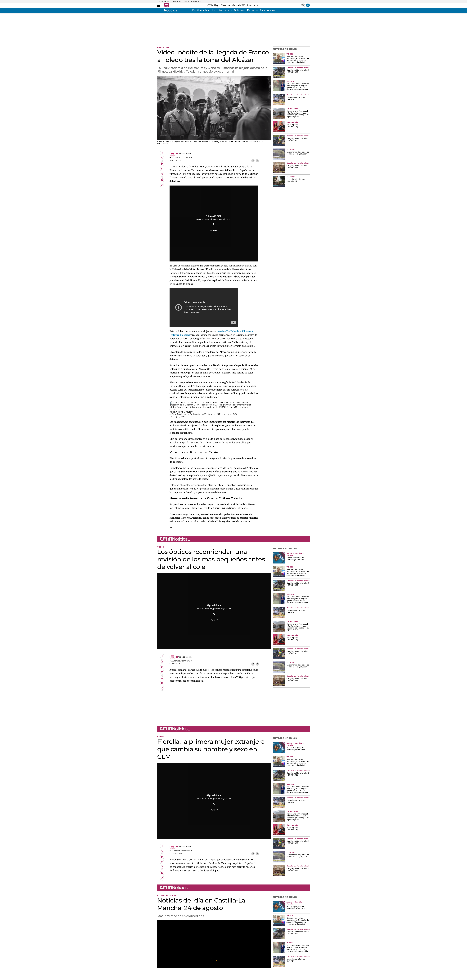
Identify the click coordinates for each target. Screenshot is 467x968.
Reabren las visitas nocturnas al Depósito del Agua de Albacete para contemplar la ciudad (298, 59)
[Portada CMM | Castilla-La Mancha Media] (166, 5)
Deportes (252, 10)
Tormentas (177, 1)
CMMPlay (213, 5)
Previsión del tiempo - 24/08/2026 (296, 180)
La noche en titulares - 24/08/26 (296, 98)
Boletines (239, 10)
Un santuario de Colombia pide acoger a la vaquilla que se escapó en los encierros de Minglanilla (298, 87)
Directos (226, 5)
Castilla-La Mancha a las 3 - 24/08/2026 (298, 139)
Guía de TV (239, 5)
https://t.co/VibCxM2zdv (181, 412)
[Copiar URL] (214, 224)
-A (257, 161)
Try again (213, 230)
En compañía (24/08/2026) (292, 126)
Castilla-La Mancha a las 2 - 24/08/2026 (298, 167)
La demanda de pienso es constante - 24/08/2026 (298, 153)
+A (253, 161)
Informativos (224, 10)
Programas (253, 5)
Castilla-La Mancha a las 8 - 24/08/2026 (298, 71)
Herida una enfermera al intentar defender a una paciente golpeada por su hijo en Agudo (298, 114)
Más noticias (267, 10)
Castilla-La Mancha (203, 10)
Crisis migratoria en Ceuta (192, 1)
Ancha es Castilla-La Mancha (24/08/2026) (296, 559)
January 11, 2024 (177, 416)
